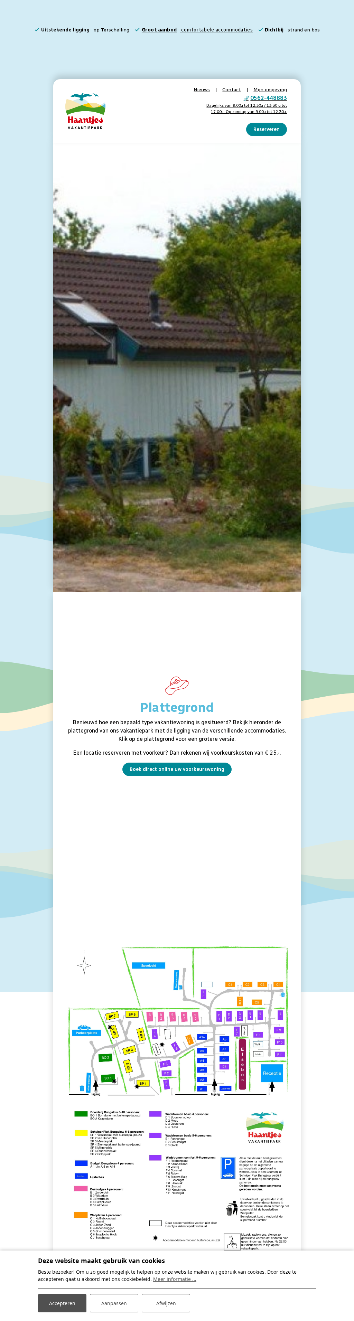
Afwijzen (166, 1303)
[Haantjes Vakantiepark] (85, 111)
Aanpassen (114, 1303)
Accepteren (62, 1303)
